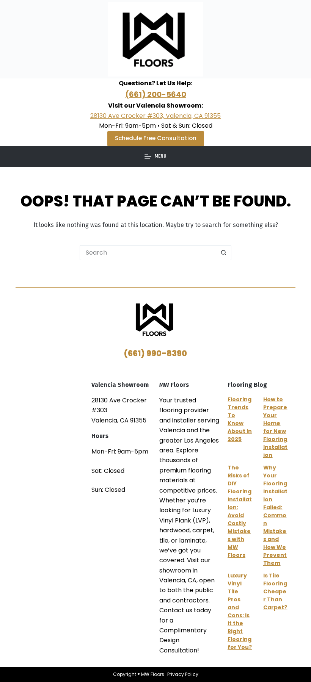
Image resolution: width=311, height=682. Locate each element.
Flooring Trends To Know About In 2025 (240, 419)
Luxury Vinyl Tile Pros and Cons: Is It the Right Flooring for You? (240, 611)
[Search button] (223, 252)
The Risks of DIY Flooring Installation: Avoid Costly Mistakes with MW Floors (240, 511)
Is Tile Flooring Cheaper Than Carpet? (275, 591)
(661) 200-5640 (155, 94)
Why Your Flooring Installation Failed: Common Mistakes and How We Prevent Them (275, 515)
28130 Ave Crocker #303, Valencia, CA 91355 (155, 115)
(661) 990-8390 (155, 353)
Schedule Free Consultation (155, 138)
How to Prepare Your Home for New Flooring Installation (275, 427)
